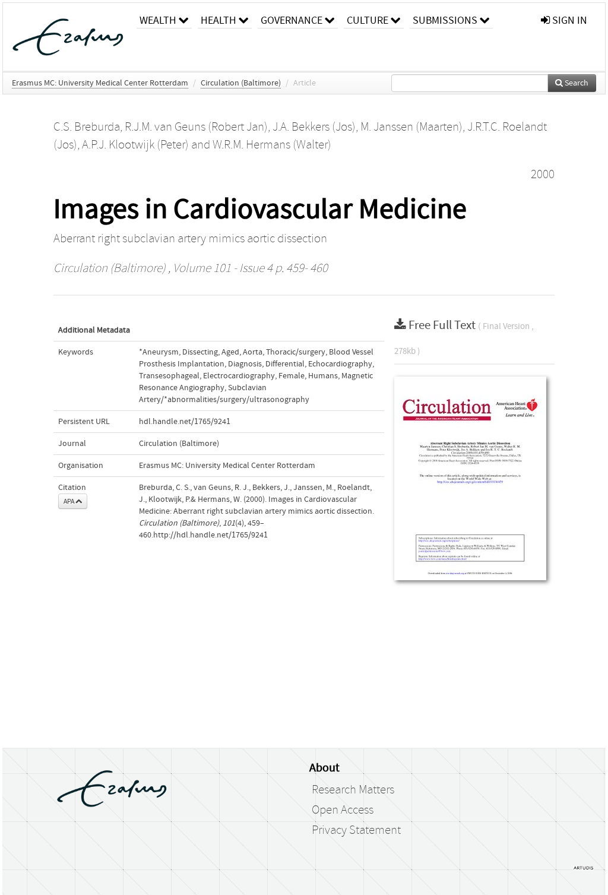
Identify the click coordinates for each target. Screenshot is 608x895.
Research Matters (353, 790)
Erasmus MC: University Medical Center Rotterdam (100, 83)
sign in (568, 20)
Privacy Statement (356, 830)
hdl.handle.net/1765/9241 (184, 421)
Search (575, 83)
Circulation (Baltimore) (241, 83)
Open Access (342, 810)
